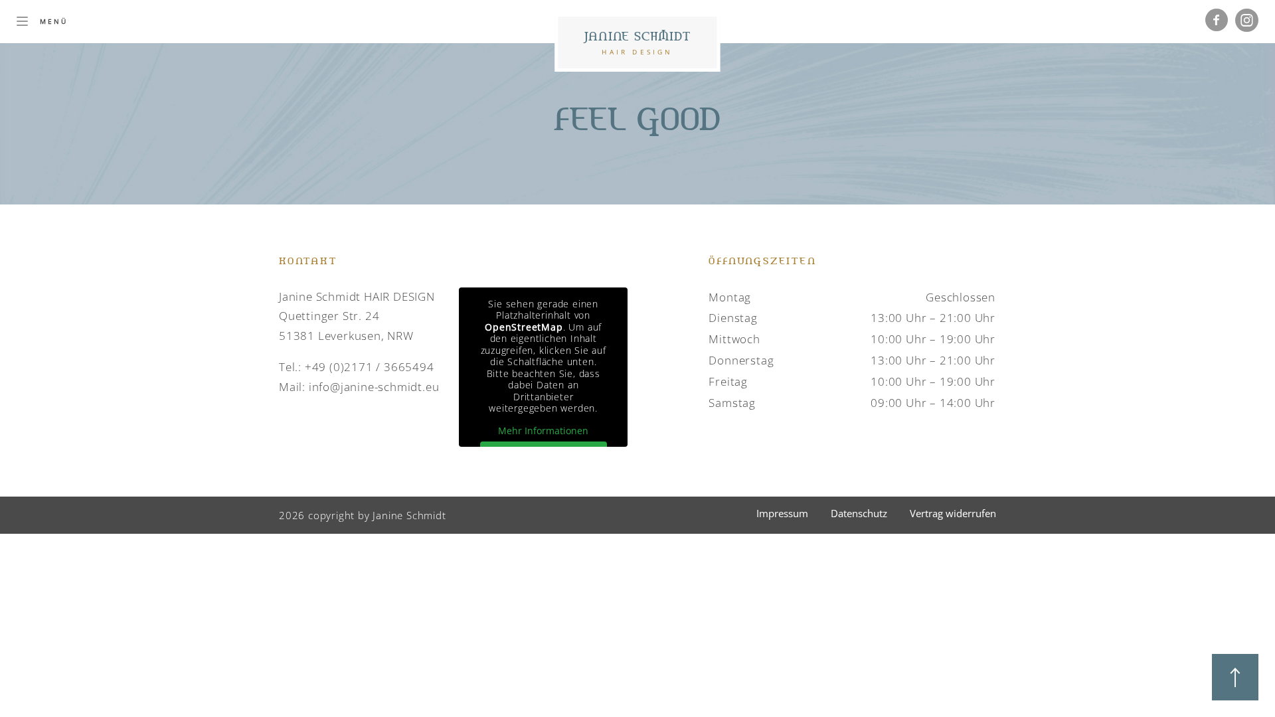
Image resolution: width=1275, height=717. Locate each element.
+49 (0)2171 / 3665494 (369, 366)
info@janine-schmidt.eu (374, 386)
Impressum (782, 513)
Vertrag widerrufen (953, 513)
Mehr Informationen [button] (543, 431)
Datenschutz (859, 513)
